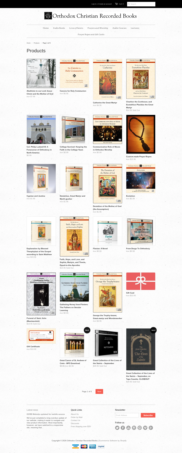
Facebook (123, 428)
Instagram (134, 428)
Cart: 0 (121, 4)
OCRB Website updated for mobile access (46, 414)
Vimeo (145, 428)
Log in (94, 4)
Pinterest (139, 428)
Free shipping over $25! (81, 426)
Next (99, 391)
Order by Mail (76, 417)
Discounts (75, 423)
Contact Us (75, 420)
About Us (75, 414)
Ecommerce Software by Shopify (112, 441)
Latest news (32, 410)
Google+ (151, 428)
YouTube (128, 428)
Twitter (117, 428)
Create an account (105, 4)
